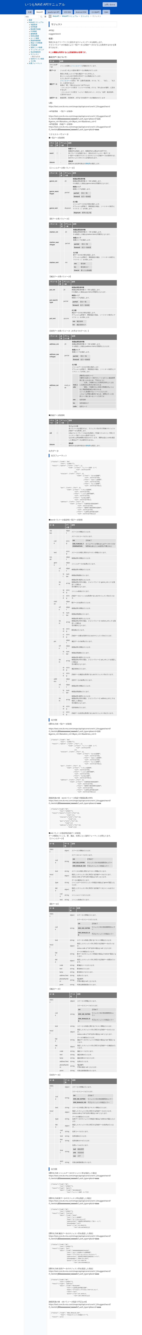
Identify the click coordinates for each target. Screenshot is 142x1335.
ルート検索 (35, 38)
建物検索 (34, 34)
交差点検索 (35, 36)
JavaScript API (53, 12)
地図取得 (34, 24)
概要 (30, 20)
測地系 (87, 163)
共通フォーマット (35, 63)
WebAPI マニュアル (36, 22)
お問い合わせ (110, 4)
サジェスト (35, 54)
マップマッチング (37, 49)
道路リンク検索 (36, 47)
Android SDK (81, 12)
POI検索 (34, 31)
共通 (30, 12)
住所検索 (34, 27)
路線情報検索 (36, 40)
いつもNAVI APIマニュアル (45, 4)
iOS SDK (67, 12)
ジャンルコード (76, 66)
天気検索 (34, 45)
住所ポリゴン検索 (37, 59)
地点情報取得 (36, 52)
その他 (33, 61)
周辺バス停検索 (36, 43)
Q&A (106, 12)
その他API (95, 12)
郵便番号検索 (36, 29)
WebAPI (39, 12)
